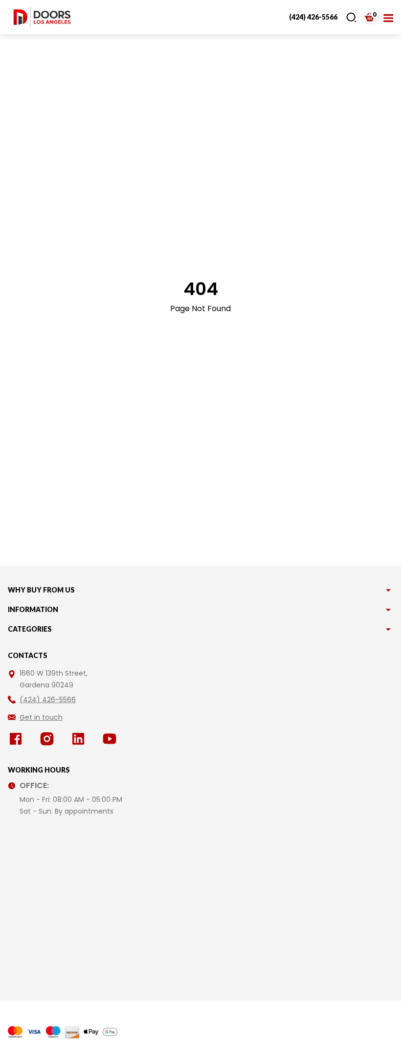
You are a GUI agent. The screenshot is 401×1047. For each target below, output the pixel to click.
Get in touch (41, 717)
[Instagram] (49, 739)
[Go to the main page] (42, 17)
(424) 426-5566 (313, 17)
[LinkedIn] (80, 739)
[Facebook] (17, 739)
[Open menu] (388, 17)
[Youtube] (111, 739)
